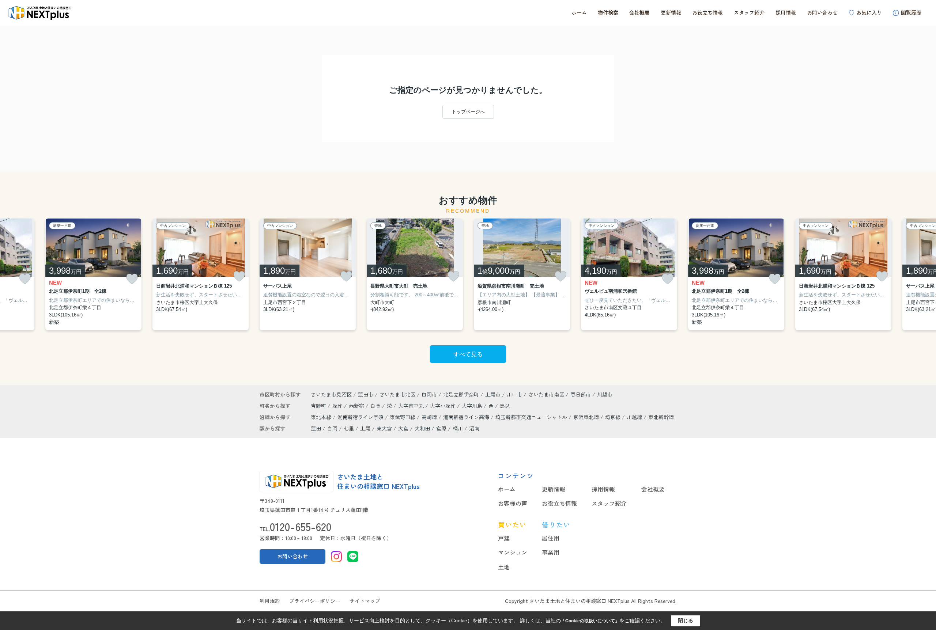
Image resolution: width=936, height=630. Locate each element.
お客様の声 (512, 503)
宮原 (441, 428)
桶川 (458, 428)
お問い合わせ (822, 12)
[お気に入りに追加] (25, 279)
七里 (349, 428)
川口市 (514, 394)
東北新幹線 (661, 417)
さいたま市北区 (397, 394)
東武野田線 (403, 417)
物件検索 (608, 12)
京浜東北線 (586, 417)
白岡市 (429, 394)
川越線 (635, 417)
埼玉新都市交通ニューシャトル (532, 417)
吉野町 (319, 405)
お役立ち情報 (707, 12)
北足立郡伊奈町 (461, 394)
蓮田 (316, 428)
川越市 (604, 394)
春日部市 (580, 394)
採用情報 (785, 12)
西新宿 (357, 405)
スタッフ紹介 (749, 12)
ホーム (579, 12)
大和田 (422, 428)
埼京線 (613, 417)
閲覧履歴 (911, 12)
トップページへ (468, 111)
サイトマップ (365, 600)
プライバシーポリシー (314, 600)
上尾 (365, 428)
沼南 (474, 428)
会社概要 (639, 12)
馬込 (505, 405)
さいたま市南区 (546, 394)
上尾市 (493, 394)
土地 (504, 566)
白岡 (376, 405)
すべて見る (468, 354)
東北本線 (322, 417)
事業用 (550, 552)
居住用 (550, 538)
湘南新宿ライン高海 (467, 417)
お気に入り (869, 12)
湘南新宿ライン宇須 (361, 417)
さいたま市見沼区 (331, 394)
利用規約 (270, 600)
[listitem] (307, 275)
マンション (512, 552)
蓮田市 (365, 394)
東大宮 (384, 428)
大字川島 (473, 405)
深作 (338, 405)
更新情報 (671, 12)
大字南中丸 (411, 405)
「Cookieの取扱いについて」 (590, 620)
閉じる (685, 620)
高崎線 (430, 417)
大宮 (403, 428)
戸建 (504, 538)
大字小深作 (443, 405)
